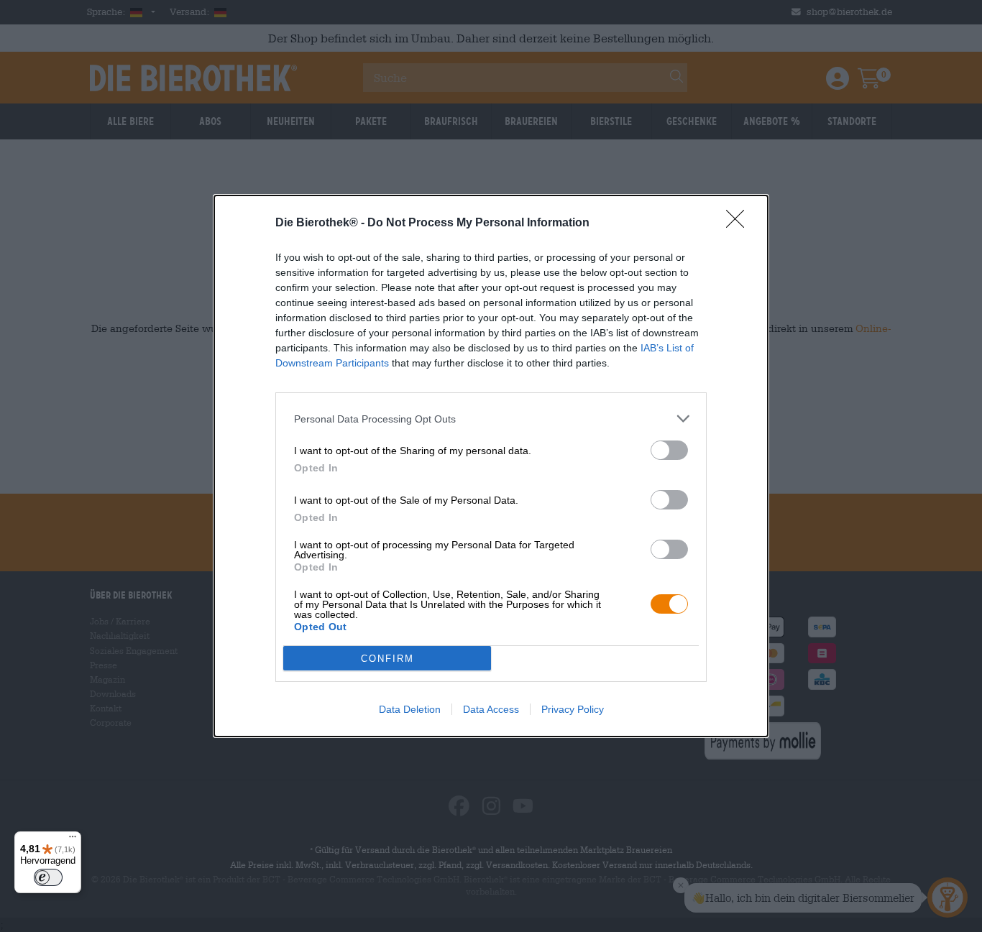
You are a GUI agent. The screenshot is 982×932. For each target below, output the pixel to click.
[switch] (669, 450)
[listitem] (491, 418)
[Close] (739, 223)
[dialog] (491, 466)
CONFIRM (387, 658)
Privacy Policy (572, 709)
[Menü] (72, 840)
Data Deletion (410, 709)
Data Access (491, 709)
